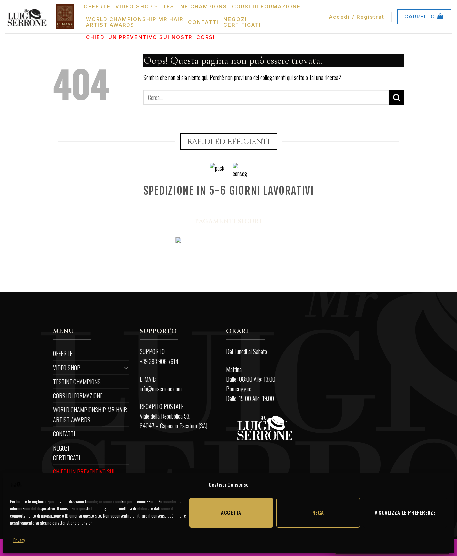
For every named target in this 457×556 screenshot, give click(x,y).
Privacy (19, 539)
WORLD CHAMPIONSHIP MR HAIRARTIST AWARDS (134, 22)
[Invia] (396, 97)
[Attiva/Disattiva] (127, 367)
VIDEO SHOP (134, 6)
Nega (318, 512)
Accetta (231, 512)
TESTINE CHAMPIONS (195, 6)
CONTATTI (203, 22)
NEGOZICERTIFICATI (242, 22)
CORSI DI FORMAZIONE (266, 6)
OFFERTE (97, 6)
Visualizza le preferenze (405, 512)
